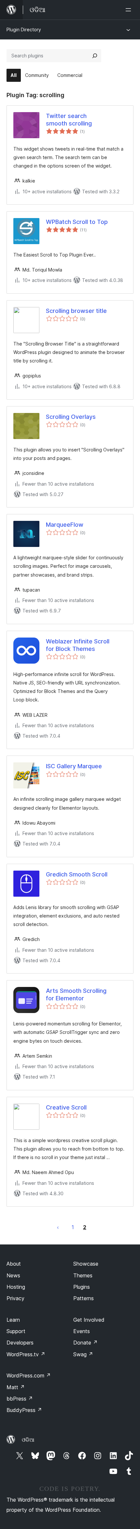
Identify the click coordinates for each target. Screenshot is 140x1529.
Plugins (81, 1287)
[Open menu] (129, 10)
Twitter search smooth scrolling (69, 119)
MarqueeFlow (64, 524)
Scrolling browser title (76, 310)
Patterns (83, 1298)
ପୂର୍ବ (58, 1227)
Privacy (15, 1298)
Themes (82, 1275)
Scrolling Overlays (71, 416)
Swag (83, 1354)
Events (81, 1331)
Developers (20, 1342)
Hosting (16, 1287)
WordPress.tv (26, 1354)
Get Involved (89, 1319)
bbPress (20, 1398)
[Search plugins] (94, 55)
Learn (13, 1319)
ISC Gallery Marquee (74, 766)
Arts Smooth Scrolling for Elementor (76, 994)
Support (16, 1331)
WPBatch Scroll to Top (77, 221)
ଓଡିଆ (28, 1439)
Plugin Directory (24, 29)
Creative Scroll (66, 1107)
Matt (16, 1387)
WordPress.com (29, 1375)
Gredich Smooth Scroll (76, 874)
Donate (85, 1342)
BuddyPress (24, 1410)
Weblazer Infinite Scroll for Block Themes (77, 645)
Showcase (85, 1263)
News (13, 1275)
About (14, 1263)
